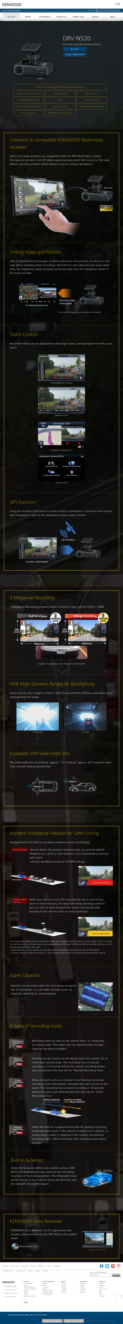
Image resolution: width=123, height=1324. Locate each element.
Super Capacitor (60, 106)
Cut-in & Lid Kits (103, 1289)
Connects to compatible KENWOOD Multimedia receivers (60, 87)
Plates (100, 1292)
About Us (91, 10)
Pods (100, 1290)
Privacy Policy (24, 1266)
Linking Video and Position (29, 93)
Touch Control (60, 93)
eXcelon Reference (28, 1283)
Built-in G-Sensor (28, 113)
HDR (60, 100)
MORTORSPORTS (44, 17)
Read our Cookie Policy (94, 1321)
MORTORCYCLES (61, 17)
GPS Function (91, 93)
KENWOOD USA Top (8, 1271)
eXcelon (26, 1285)
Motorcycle (102, 1281)
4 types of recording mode (92, 106)
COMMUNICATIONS (10, 1290)
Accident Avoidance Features (29, 106)
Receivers (26, 1292)
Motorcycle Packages (48, 1290)
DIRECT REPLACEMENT (29, 1287)
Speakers (45, 1285)
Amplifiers (26, 1294)
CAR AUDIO (11, 17)
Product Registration (75, 54)
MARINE (27, 17)
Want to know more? (73, 1321)
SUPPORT (95, 17)
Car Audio (30, 1271)
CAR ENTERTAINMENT (11, 1286)
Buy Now (75, 49)
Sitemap (33, 1266)
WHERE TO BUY (78, 17)
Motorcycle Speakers (48, 1294)
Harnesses (101, 1296)
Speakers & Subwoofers (29, 1296)
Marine (63, 1281)
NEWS (112, 17)
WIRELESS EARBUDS (10, 1296)
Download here (28, 1246)
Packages (101, 1283)
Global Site (41, 1266)
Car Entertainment (20, 1271)
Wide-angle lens (91, 100)
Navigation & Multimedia (30, 1289)
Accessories (64, 1292)
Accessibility (57, 1266)
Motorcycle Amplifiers (48, 1292)
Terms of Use (14, 1266)
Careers (49, 1266)
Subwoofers (45, 1287)
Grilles (100, 1294)
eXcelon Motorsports (48, 1281)
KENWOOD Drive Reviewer (60, 113)
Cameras (38, 1271)
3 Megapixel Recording (28, 100)
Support (26, 1302)
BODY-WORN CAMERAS (11, 1293)
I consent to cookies (52, 1321)
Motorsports (83, 1281)
